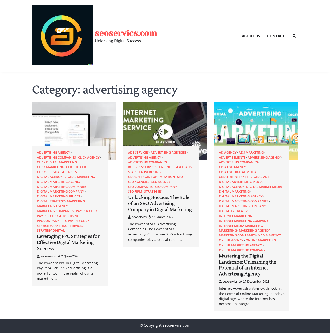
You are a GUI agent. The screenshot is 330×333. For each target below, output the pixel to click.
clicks (42, 172)
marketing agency (52, 206)
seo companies (140, 187)
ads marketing (251, 152)
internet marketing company (243, 221)
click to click (77, 167)
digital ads (259, 177)
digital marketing (79, 177)
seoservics (48, 256)
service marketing (52, 225)
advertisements (232, 157)
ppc (84, 216)
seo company (166, 187)
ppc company (48, 221)
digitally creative (234, 211)
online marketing (261, 240)
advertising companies (56, 157)
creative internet (233, 177)
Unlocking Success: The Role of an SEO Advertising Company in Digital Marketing (160, 203)
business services (142, 167)
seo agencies (138, 182)
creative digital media (238, 172)
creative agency (232, 167)
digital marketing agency (59, 182)
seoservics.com (126, 33)
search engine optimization (151, 177)
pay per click (86, 211)
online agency (231, 240)
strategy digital (51, 230)
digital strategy (51, 201)
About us (251, 35)
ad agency (228, 152)
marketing (76, 201)
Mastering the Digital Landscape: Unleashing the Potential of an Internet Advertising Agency (247, 265)
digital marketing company (60, 191)
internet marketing (235, 216)
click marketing (50, 167)
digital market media (264, 187)
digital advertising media (241, 182)
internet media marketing (241, 225)
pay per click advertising (58, 216)
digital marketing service (58, 196)
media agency (269, 235)
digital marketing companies (61, 187)
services (76, 225)
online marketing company (242, 250)
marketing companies (55, 211)
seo (180, 177)
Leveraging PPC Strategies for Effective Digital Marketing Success (68, 242)
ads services (138, 152)
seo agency (160, 182)
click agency (89, 157)
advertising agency (53, 152)
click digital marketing (57, 162)
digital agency (49, 177)
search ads (182, 167)
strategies (153, 191)
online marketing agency (240, 245)
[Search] (294, 35)
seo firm (135, 191)
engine (165, 167)
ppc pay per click (75, 221)
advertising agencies (168, 152)
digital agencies (63, 172)
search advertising (144, 172)
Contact (276, 35)
